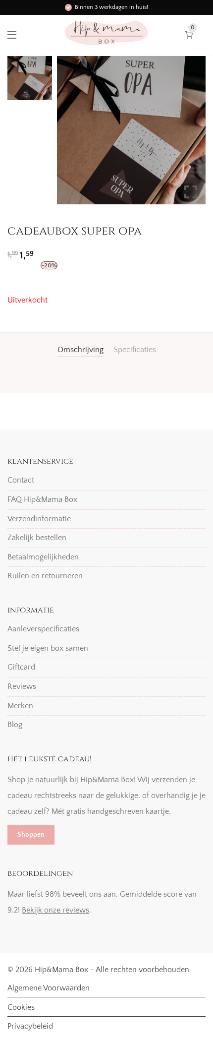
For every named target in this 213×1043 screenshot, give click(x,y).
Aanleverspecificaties (43, 628)
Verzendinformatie (39, 518)
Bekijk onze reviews (55, 910)
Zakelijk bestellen (36, 537)
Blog (14, 724)
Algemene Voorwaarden (48, 987)
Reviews (21, 686)
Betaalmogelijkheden (43, 556)
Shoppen (31, 835)
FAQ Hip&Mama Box (42, 499)
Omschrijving (80, 349)
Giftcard (21, 667)
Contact (20, 480)
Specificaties (134, 349)
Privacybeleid (30, 1026)
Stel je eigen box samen (47, 648)
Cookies (21, 1007)
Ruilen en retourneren (45, 575)
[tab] (80, 350)
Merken (20, 705)
